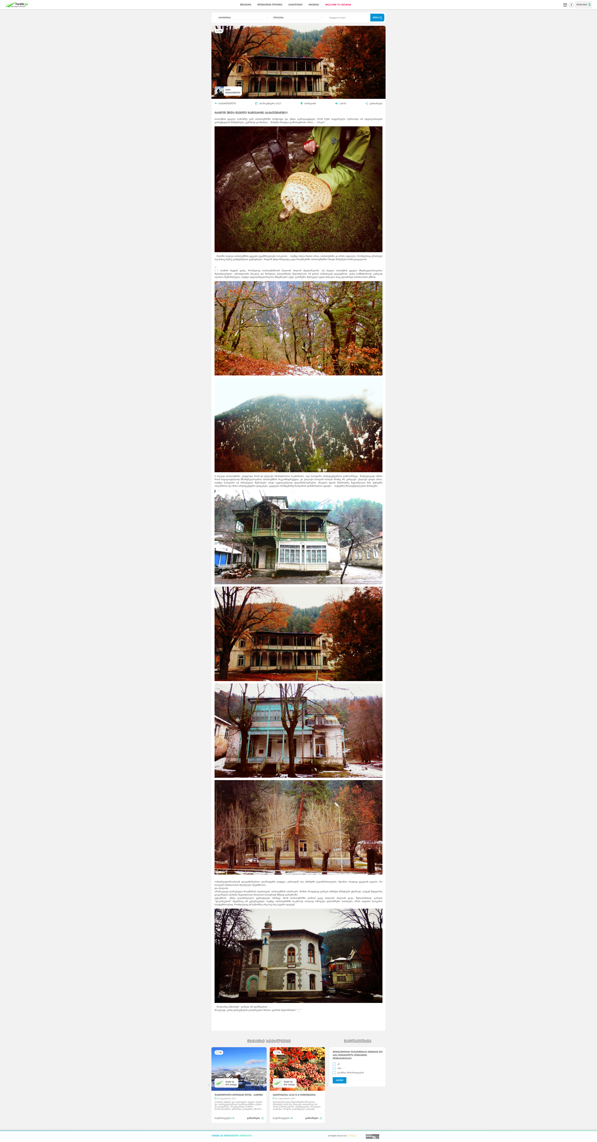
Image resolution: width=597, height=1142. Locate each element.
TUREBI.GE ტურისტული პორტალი (231, 1135)
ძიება (376, 17)
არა (339, 1068)
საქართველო (227, 103)
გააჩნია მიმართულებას (350, 1072)
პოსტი (231, 1084)
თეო (227, 90)
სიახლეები (295, 4)
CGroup (352, 1135)
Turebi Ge (229, 1082)
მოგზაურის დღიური (269, 4)
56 (220, 31)
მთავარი (245, 4)
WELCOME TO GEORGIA (338, 4)
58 (279, 1052)
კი (338, 1064)
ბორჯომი (310, 103)
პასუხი (339, 1080)
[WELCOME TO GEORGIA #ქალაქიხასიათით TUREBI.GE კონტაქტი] (565, 4)
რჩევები (314, 4)
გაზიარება (376, 103)
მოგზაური (581, 5)
